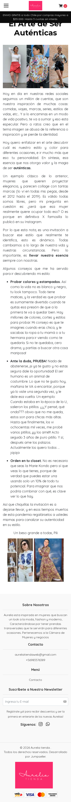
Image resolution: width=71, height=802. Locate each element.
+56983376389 (35, 660)
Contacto (35, 680)
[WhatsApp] (48, 725)
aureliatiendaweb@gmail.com (35, 654)
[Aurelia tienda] (35, 5)
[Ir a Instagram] (41, 725)
